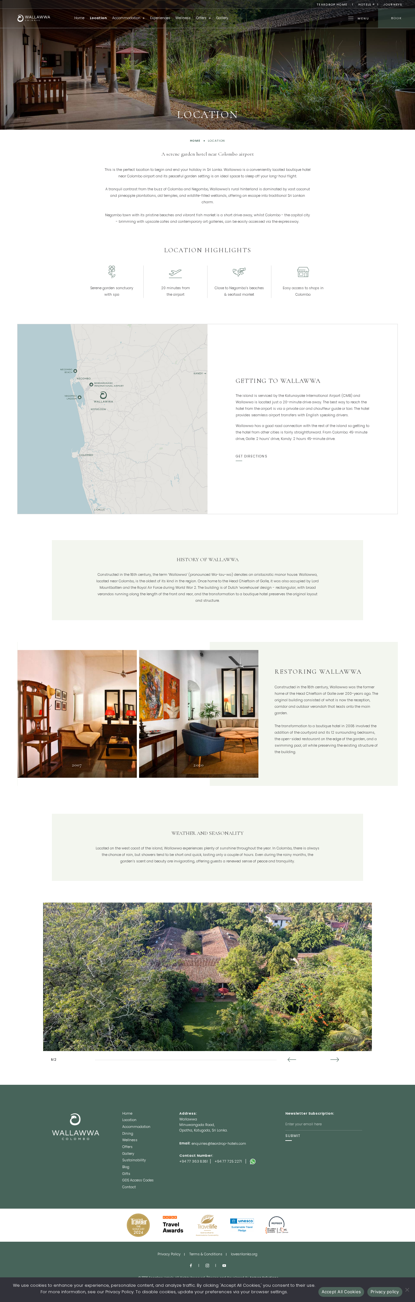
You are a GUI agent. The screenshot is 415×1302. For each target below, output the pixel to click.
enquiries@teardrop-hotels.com (219, 1143)
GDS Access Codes (138, 1181)
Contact (129, 1187)
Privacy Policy (169, 1254)
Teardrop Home (332, 4)
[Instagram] (207, 1265)
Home (79, 18)
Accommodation (126, 18)
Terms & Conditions (205, 1254)
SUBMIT (292, 1136)
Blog (125, 1167)
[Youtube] (224, 1265)
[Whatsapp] (267, 1162)
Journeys (392, 4)
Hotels (365, 4)
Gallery (222, 18)
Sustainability (134, 1161)
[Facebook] (191, 1265)
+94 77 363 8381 (193, 1161)
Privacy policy (385, 1291)
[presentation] (294, 1059)
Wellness (183, 18)
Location (98, 18)
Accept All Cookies (341, 1291)
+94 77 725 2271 (228, 1161)
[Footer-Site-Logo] (87, 1150)
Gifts (126, 1174)
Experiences (160, 18)
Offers (201, 18)
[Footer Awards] (138, 1225)
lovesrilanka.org (244, 1254)
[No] (407, 1289)
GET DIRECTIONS (251, 456)
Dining (127, 1134)
